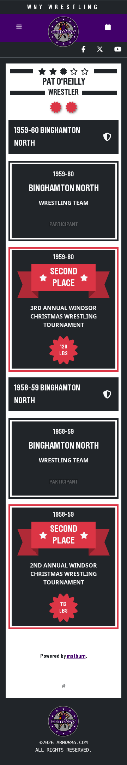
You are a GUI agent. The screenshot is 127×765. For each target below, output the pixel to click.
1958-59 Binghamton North (47, 394)
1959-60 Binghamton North (47, 136)
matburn (76, 656)
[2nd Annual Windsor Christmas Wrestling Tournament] (71, 109)
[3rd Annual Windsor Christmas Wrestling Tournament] (56, 109)
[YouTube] (118, 49)
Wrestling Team (64, 203)
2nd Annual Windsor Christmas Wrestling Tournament (63, 573)
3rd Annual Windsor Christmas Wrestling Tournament (63, 316)
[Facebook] (83, 49)
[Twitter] (100, 49)
